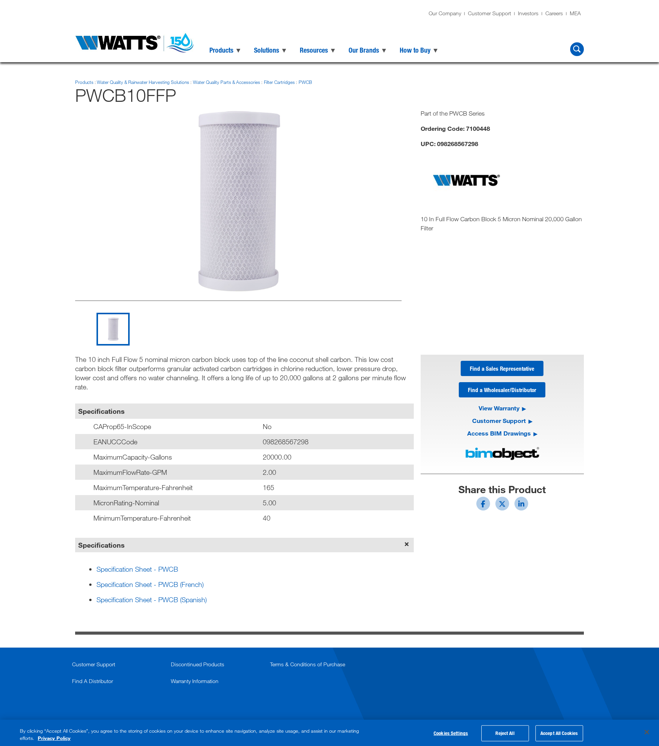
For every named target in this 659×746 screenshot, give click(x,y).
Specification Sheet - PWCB (137, 569)
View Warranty (499, 408)
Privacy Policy (54, 738)
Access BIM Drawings (499, 433)
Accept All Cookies (559, 733)
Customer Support (489, 13)
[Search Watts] (577, 49)
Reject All (504, 733)
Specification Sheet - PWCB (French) (150, 584)
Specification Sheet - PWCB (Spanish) (151, 599)
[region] (329, 733)
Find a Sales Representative (502, 368)
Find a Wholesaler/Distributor (502, 389)
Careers (554, 13)
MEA (575, 13)
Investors (528, 13)
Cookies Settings (451, 733)
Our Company (445, 13)
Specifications (101, 545)
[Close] (646, 732)
